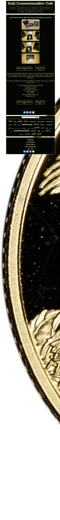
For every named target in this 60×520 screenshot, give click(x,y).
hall (16, 128)
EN (29, 149)
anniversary (27, 124)
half (32, 128)
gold (37, 127)
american (33, 121)
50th (39, 131)
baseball (24, 128)
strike (19, 124)
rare (11, 131)
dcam (43, 131)
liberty (48, 131)
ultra (13, 128)
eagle (47, 128)
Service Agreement (30, 146)
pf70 (10, 128)
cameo (51, 128)
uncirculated (40, 121)
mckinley (19, 128)
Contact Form (31, 142)
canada (28, 128)
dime (15, 121)
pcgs (39, 133)
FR (32, 149)
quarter (10, 124)
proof (36, 124)
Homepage (31, 139)
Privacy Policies (30, 144)
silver (26, 121)
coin (10, 121)
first (14, 124)
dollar (33, 131)
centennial (49, 121)
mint (20, 121)
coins (34, 134)
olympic (27, 134)
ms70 (42, 128)
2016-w (22, 134)
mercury (42, 124)
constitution (49, 124)
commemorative (22, 130)
